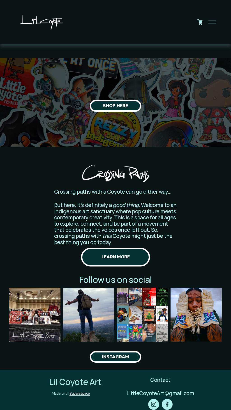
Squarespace (79, 393)
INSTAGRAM (115, 357)
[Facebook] (167, 404)
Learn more (116, 257)
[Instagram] (153, 404)
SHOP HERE (115, 106)
